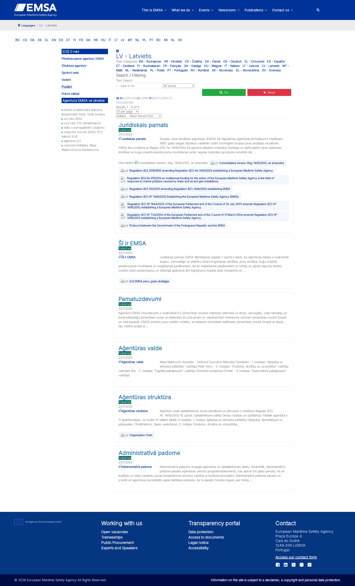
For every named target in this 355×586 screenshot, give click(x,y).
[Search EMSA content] (318, 10)
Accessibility (198, 548)
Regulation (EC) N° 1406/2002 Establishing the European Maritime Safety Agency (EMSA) (184, 196)
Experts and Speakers (119, 548)
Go (226, 92)
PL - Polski (157, 70)
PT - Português (177, 70)
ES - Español (276, 61)
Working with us (121, 523)
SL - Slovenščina (247, 70)
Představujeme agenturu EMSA (83, 58)
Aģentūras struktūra (145, 397)
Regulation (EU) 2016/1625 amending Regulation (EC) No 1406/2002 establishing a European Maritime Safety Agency (201, 170)
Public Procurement (117, 542)
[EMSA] (35, 10)
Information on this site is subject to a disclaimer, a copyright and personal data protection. (276, 580)
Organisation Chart (140, 435)
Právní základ (70, 94)
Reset (271, 92)
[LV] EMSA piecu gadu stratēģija (149, 281)
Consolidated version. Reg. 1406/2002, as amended (251, 163)
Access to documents (206, 537)
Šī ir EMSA (132, 243)
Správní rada (70, 72)
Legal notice (198, 542)
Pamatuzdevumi (140, 299)
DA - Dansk (213, 61)
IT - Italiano (232, 66)
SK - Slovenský (222, 70)
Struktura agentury (74, 65)
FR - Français (172, 66)
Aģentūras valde (140, 348)
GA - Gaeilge (192, 66)
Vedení (66, 80)
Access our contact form (296, 557)
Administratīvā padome (149, 453)
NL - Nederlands (136, 70)
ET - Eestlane (125, 66)
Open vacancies (114, 532)
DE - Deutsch (232, 61)
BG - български (150, 61)
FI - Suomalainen (148, 66)
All (117, 98)
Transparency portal (214, 523)
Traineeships (112, 537)
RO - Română (200, 70)
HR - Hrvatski (173, 61)
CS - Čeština (193, 61)
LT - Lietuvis (251, 66)
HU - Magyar (213, 66)
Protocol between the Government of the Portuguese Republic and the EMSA (177, 225)
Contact (285, 523)
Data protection (201, 532)
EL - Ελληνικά (254, 61)
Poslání (67, 87)
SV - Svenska (271, 70)
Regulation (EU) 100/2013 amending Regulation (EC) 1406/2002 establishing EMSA (179, 188)
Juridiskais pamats (143, 125)
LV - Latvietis (271, 66)
